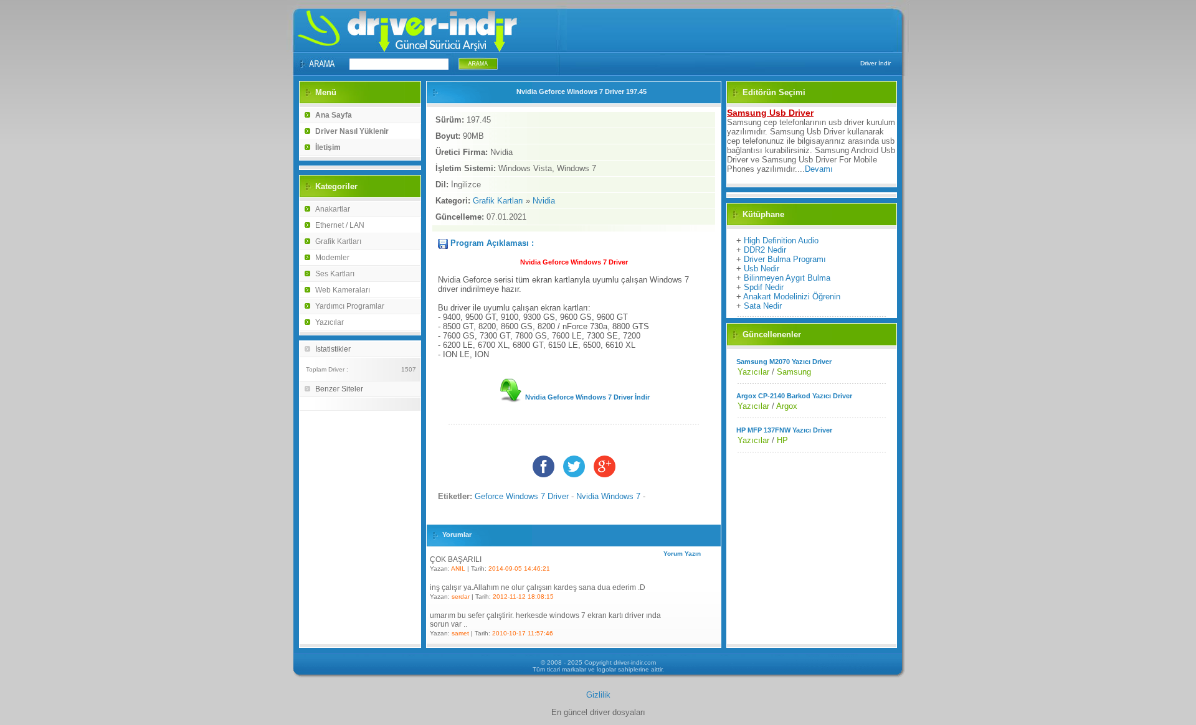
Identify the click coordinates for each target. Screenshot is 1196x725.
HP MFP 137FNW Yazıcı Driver (784, 430)
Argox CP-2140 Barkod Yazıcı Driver (794, 396)
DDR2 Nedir (765, 250)
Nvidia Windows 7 (608, 496)
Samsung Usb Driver (770, 113)
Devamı (819, 169)
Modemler (332, 257)
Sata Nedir (763, 306)
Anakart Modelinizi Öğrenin (791, 296)
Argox (786, 406)
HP (782, 440)
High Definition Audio (781, 240)
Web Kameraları (342, 290)
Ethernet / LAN (339, 225)
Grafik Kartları (338, 241)
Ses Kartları (334, 273)
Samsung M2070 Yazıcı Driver (784, 361)
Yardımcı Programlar (349, 306)
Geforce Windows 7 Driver (522, 496)
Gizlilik (598, 694)
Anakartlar (332, 209)
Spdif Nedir (764, 287)
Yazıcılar (329, 322)
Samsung (794, 372)
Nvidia (544, 200)
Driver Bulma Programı (785, 259)
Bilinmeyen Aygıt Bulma (787, 278)
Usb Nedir (761, 268)
